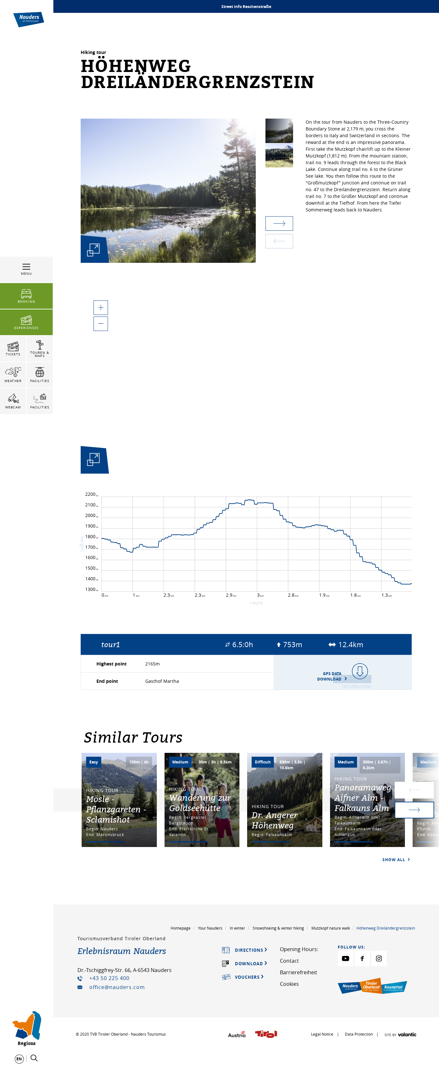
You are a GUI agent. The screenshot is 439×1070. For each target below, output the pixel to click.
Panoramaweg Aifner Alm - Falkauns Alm (363, 797)
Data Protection (359, 1034)
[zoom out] (101, 324)
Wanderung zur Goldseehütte (200, 803)
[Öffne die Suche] (34, 1058)
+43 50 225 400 (109, 978)
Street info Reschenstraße (246, 6)
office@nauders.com (117, 987)
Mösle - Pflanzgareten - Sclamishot (116, 809)
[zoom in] (101, 307)
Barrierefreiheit (298, 972)
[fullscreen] (93, 250)
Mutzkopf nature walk (330, 928)
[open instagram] (379, 958)
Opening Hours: (299, 949)
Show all (394, 859)
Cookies (289, 983)
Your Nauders (210, 928)
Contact (289, 960)
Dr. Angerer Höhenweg (274, 820)
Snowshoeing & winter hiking (278, 928)
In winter (237, 928)
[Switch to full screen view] (93, 461)
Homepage (181, 928)
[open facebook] (362, 958)
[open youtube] (345, 958)
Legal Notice (322, 1034)
